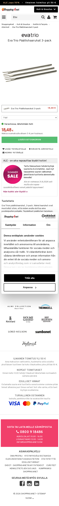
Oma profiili (16, 456)
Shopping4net (8, 24)
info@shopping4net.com (29, 442)
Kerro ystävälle (14, 152)
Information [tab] (29, 224)
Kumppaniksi (45, 468)
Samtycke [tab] (10, 224)
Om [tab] (48, 224)
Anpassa (28, 287)
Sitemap (41, 494)
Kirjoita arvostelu (42, 149)
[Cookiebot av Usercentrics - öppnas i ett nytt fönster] (42, 217)
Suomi (28, 498)
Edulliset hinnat (30, 462)
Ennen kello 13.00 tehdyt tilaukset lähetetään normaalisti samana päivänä (29, 373)
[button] (55, 17)
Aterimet (5, 27)
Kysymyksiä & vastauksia (38, 456)
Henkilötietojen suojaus (23, 468)
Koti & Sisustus (23, 24)
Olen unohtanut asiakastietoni (22, 459)
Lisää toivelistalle (15, 149)
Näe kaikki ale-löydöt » (15, 191)
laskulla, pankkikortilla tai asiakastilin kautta (29, 397)
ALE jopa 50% (11, 2)
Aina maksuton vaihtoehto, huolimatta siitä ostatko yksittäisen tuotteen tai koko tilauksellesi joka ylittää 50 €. (29, 361)
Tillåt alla (29, 277)
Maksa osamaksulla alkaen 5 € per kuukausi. (22, 133)
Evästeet (51, 465)
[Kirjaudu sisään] (49, 17)
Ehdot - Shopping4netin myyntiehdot (24, 465)
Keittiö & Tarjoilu (40, 24)
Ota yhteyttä (48, 459)
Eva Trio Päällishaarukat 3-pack (25, 27)
